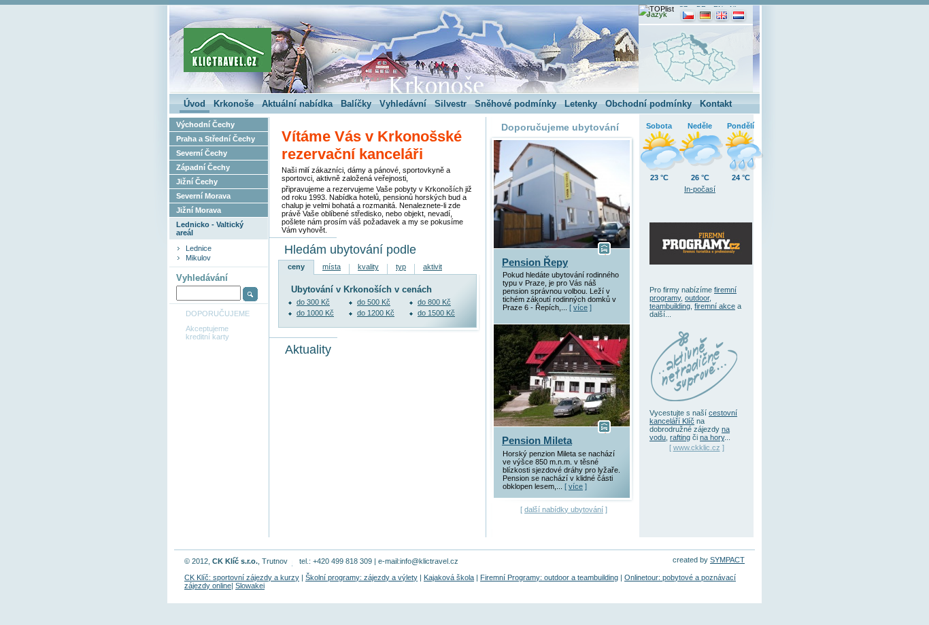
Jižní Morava (198, 210)
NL (734, 8)
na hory (712, 437)
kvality (368, 267)
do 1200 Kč (375, 313)
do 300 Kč (313, 302)
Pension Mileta (537, 440)
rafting (680, 437)
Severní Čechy (201, 153)
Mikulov (198, 258)
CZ (683, 8)
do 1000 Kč (315, 313)
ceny (296, 267)
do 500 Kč (373, 302)
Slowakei (250, 585)
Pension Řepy (535, 262)
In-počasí (699, 189)
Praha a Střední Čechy (215, 139)
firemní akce (714, 306)
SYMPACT (727, 560)
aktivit (432, 267)
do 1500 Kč (436, 313)
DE (701, 8)
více (580, 307)
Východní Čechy (205, 124)
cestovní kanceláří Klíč (693, 417)
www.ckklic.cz (696, 447)
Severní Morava (203, 196)
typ (401, 267)
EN (718, 8)
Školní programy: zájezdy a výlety (361, 577)
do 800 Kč (434, 302)
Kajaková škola (449, 577)
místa (331, 267)
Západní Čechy (203, 167)
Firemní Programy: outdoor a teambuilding (549, 577)
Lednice (199, 248)
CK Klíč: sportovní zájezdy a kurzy (241, 577)
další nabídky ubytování (563, 509)
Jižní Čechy (197, 182)
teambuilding (669, 306)
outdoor (697, 298)
